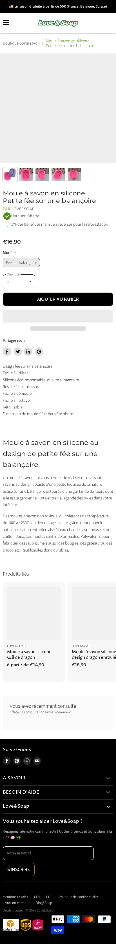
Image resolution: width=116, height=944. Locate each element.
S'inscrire (18, 869)
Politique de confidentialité (79, 896)
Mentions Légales (15, 896)
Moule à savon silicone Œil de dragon (29, 654)
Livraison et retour (16, 902)
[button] (58, 316)
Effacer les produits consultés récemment (40, 712)
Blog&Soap (44, 902)
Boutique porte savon (21, 43)
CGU (49, 896)
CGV (37, 896)
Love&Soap (23, 208)
